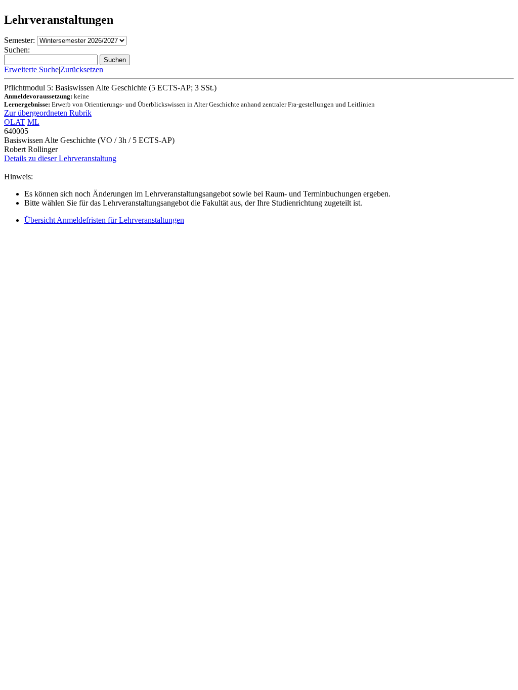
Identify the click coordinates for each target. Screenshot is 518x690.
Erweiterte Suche (31, 69)
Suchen (115, 60)
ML (33, 122)
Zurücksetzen (81, 69)
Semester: (19, 40)
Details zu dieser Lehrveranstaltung (60, 158)
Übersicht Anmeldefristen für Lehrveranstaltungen (104, 220)
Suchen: (17, 49)
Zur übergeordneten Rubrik (48, 113)
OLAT (14, 122)
